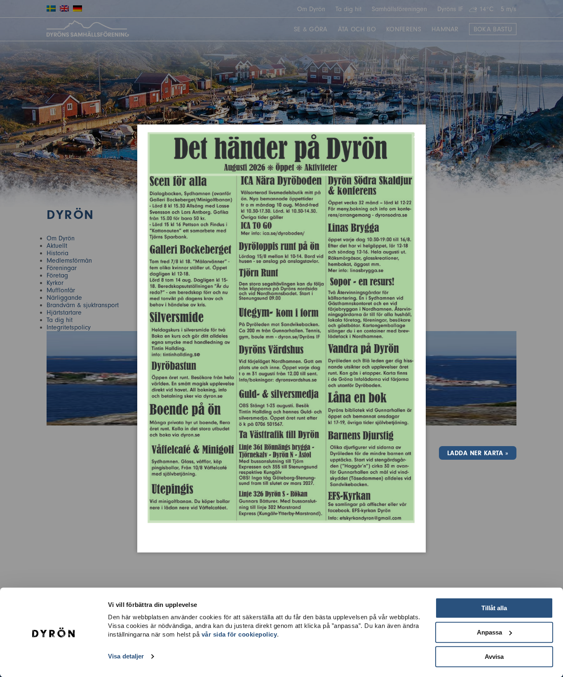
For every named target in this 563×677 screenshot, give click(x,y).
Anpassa (489, 632)
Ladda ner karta (475, 453)
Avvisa (494, 656)
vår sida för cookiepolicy (239, 634)
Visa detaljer (126, 656)
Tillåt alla (494, 607)
